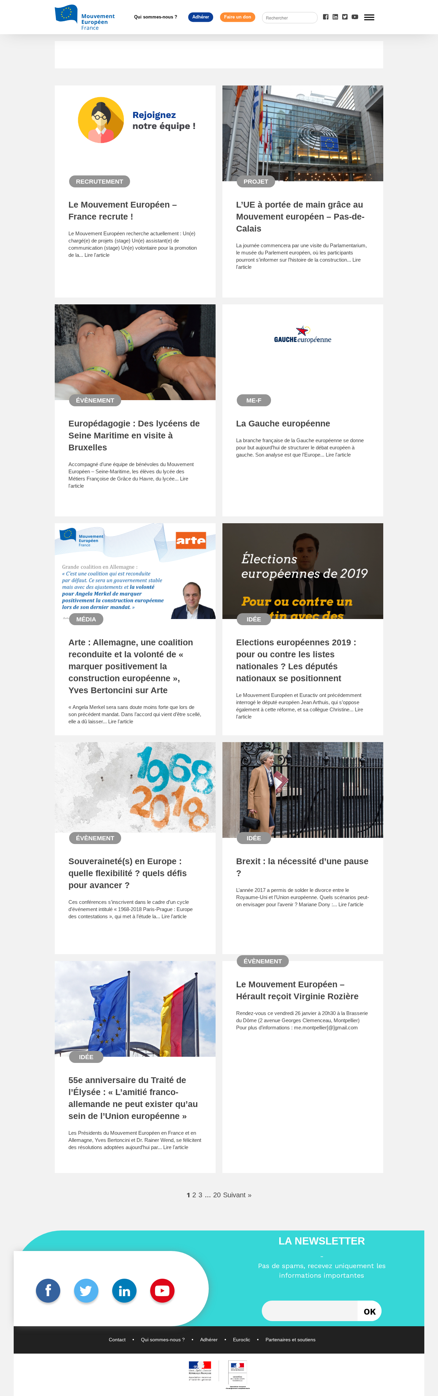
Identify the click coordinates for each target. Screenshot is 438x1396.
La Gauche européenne (283, 423)
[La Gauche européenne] (302, 362)
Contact (117, 1339)
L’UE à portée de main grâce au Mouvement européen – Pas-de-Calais (300, 216)
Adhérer (200, 16)
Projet (256, 181)
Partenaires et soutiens (290, 1339)
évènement (95, 400)
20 (217, 1195)
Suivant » (237, 1195)
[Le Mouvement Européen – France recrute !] (135, 151)
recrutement (99, 181)
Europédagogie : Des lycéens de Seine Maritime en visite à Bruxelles (134, 435)
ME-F (253, 400)
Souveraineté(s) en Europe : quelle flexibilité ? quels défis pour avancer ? (127, 873)
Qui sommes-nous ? (155, 16)
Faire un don (237, 16)
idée (254, 619)
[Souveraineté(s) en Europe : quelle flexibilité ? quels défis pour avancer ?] (135, 830)
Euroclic (241, 1339)
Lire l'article (97, 255)
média (86, 619)
